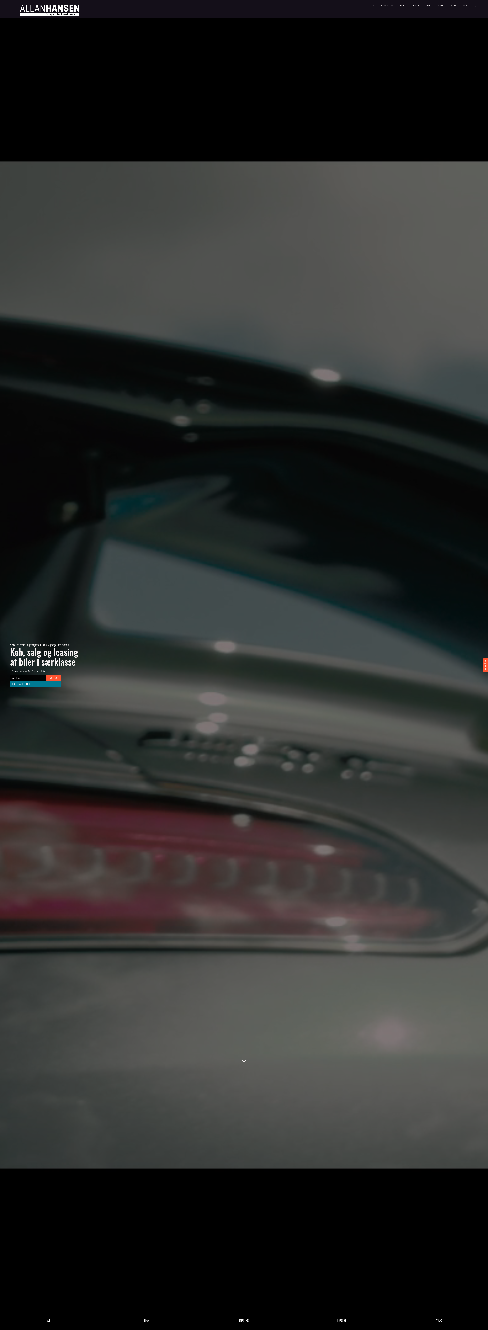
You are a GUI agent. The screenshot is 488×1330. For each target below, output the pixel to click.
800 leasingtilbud (21, 684)
